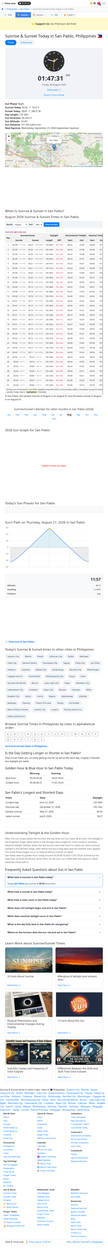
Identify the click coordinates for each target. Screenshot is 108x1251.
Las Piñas (95, 663)
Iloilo (83, 676)
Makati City (41, 669)
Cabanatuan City (15, 689)
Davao (40, 656)
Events (74, 1154)
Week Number (44, 1160)
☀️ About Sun (9, 1203)
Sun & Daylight (10, 1164)
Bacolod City (75, 669)
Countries (8, 1149)
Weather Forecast (79, 1193)
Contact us (76, 1232)
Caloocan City (55, 656)
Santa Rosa (83, 1109)
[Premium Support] (91, 3)
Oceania (7, 1134)
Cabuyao (76, 689)
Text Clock (42, 1203)
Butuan (62, 689)
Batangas (11, 703)
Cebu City (11, 663)
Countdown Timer (45, 1210)
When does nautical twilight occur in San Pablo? (34, 916)
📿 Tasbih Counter (12, 1222)
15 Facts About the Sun (71, 1020)
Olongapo (55, 1109)
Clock (39, 1117)
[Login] (95, 3)
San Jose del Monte (16, 683)
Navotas (62, 1106)
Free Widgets (43, 1193)
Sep (78, 414)
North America (10, 1127)
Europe (6, 1124)
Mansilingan (93, 669)
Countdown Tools (79, 1127)
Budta (71, 656)
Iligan (67, 683)
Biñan (89, 689)
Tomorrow (27, 42)
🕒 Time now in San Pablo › (20, 641)
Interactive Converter (81, 1135)
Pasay (72, 676)
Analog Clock (43, 1196)
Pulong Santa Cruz (73, 709)
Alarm (40, 1120)
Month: (9, 224)
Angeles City (13, 696)
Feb (17, 414)
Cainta (40, 696)
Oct (87, 414)
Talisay (60, 703)
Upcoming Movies (79, 1157)
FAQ (69, 1241)
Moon (6, 1178)
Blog (73, 1218)
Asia (5, 1120)
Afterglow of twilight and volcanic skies (77, 978)
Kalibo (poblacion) (16, 716)
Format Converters (80, 1142)
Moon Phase (43, 1224)
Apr (35, 414)
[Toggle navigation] (104, 3)
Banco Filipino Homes (17, 709)
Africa (6, 1117)
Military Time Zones (46, 1138)
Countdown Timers (80, 1124)
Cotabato (33, 689)
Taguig (66, 663)
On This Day (44, 1149)
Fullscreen (54, 89)
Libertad (83, 696)
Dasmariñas (34, 676)
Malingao (84, 656)
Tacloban (74, 1106)
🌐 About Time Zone (47, 1167)
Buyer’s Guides (78, 1211)
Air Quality (8, 1185)
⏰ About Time (44, 1163)
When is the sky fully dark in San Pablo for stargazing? (37, 924)
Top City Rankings (11, 1156)
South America (10, 1131)
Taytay (16, 1109)
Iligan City (48, 689)
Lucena (54, 709)
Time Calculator (78, 1117)
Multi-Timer (42, 1131)
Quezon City (13, 656)
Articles (74, 1204)
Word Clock (42, 1207)
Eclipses (7, 1200)
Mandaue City (82, 683)
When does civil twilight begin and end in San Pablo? (37, 908)
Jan (9, 414)
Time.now (8, 3)
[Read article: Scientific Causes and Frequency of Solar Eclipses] (28, 1052)
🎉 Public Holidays (46, 1170)
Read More (13, 985)
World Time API (81, 1241)
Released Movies (79, 1161)
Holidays (41, 1153)
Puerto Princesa (43, 703)
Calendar (41, 1146)
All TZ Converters (79, 1139)
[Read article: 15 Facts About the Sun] (79, 1004)
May (44, 414)
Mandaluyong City (54, 676)
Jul (61, 414)
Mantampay (67, 696)
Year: (31, 224)
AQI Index (75, 1196)
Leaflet (75, 166)
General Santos (29, 663)
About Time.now (78, 1229)
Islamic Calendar (46, 1156)
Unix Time (76, 1146)
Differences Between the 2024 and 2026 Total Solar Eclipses (78, 1070)
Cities (6, 1153)
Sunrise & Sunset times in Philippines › (26, 746)
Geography (8, 1168)
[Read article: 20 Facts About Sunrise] (28, 960)
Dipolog (26, 703)
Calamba (26, 669)
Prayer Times (9, 1175)
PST (68, 75)
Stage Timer (43, 1134)
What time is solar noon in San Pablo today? (32, 899)
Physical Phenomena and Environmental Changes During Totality (25, 1024)
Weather (7, 1182)
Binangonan (68, 1109)
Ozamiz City (39, 709)
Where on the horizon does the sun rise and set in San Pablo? (41, 932)
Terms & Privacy (78, 1236)
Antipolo (11, 669)
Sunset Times (9, 1196)
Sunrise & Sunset (45, 1221)
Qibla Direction (10, 1218)
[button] (54, 147)
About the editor (79, 1215)
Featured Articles (79, 1208)
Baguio (52, 696)
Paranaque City (50, 663)
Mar (26, 414)
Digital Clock (43, 1200)
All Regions (8, 1146)
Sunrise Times (10, 1193)
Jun (53, 414)
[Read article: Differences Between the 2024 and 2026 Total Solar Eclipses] (79, 1052)
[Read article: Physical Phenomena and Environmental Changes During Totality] (28, 1004)
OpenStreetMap (87, 166)
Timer (40, 1127)
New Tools (76, 1222)
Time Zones (8, 1171)
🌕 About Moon (10, 1207)
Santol (28, 696)
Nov (96, 414)
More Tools (76, 1225)
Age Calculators (78, 1120)
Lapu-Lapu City (51, 683)
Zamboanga (58, 669)
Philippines (11, 9)
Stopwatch (42, 1124)
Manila (28, 656)
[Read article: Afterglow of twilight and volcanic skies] (79, 960)
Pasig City (80, 663)
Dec (54, 418)
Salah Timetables (11, 1215)
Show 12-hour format (54, 95)
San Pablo (25, 9)
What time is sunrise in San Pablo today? (30, 877)
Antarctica (8, 1138)
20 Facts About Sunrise (20, 976)
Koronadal (74, 703)
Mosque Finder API (14, 1225)
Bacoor (35, 683)
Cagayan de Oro (15, 676)
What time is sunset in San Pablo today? (29, 891)
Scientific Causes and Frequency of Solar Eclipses (27, 1070)
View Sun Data (51, 224)
